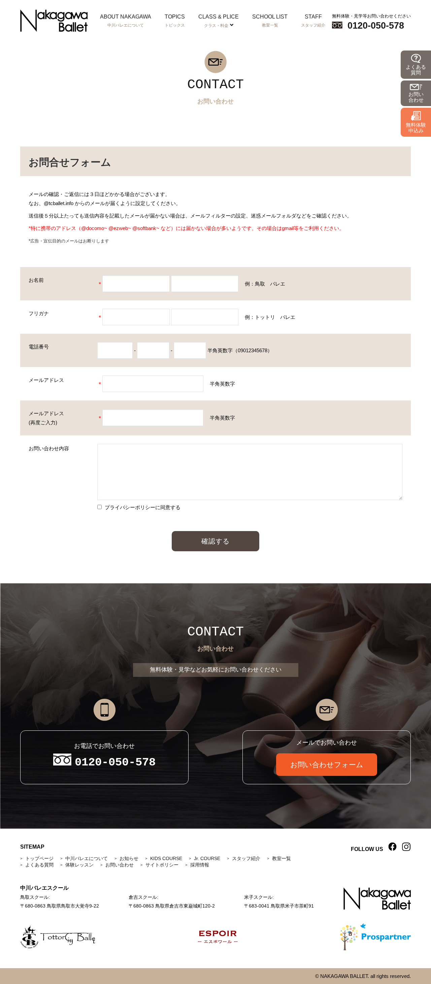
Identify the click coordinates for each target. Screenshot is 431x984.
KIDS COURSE (166, 858)
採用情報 (199, 864)
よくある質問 (39, 864)
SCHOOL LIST (270, 21)
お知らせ (129, 858)
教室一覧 (281, 858)
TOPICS (175, 21)
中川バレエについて (86, 858)
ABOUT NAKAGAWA (125, 21)
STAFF (313, 21)
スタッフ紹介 (246, 858)
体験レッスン (79, 864)
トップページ (39, 858)
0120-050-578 (375, 26)
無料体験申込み (416, 127)
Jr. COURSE (207, 858)
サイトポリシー (161, 864)
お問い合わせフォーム (326, 764)
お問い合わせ (119, 864)
